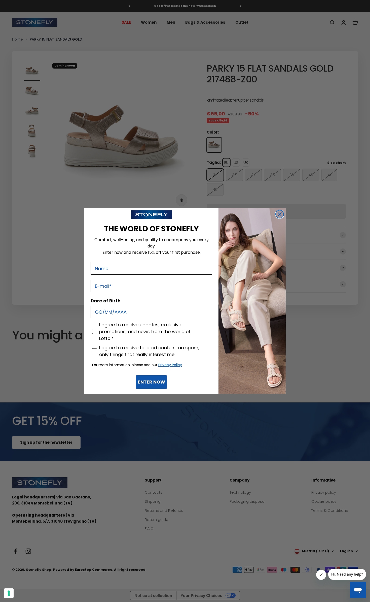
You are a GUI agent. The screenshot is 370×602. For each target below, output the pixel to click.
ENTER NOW (151, 382)
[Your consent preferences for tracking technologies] (9, 593)
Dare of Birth (106, 301)
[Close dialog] (280, 214)
